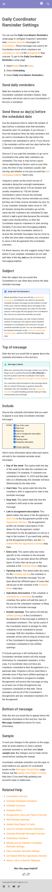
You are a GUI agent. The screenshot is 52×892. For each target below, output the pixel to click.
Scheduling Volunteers (17, 838)
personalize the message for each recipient (30, 379)
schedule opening (22, 574)
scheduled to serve (11, 53)
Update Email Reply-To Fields (32, 773)
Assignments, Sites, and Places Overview (26, 815)
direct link (11, 518)
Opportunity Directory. (16, 522)
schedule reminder (16, 42)
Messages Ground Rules (28, 769)
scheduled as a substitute (18, 596)
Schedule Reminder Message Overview (25, 833)
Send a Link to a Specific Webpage (23, 860)
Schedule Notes (29, 566)
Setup (16, 66)
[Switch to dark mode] (41, 3)
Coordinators (8, 46)
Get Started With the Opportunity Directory (26, 856)
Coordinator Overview (16, 796)
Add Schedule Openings (18, 819)
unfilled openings (14, 615)
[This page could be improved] (28, 874)
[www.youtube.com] (14, 887)
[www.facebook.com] (4, 887)
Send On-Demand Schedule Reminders (25, 829)
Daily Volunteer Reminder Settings (23, 851)
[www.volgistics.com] (19, 887)
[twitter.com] (9, 887)
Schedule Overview (15, 805)
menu (30, 66)
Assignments (33, 53)
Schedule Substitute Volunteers (21, 801)
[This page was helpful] (24, 874)
